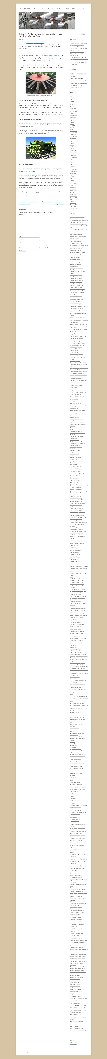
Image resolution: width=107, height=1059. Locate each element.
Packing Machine (74, 619)
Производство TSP (74, 926)
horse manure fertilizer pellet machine (78, 499)
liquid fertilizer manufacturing (76, 534)
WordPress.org (73, 1044)
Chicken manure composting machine (78, 310)
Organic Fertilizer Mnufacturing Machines (79, 606)
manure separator (74, 563)
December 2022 (73, 169)
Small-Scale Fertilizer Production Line (78, 721)
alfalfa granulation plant (75, 233)
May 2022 (72, 178)
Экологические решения (76, 1012)
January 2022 (73, 185)
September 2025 (73, 115)
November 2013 (73, 208)
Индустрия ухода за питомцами (77, 828)
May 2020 (72, 199)
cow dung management (75, 382)
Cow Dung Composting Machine (77, 376)
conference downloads (70, 8)
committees (36, 8)
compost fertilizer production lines (77, 343)
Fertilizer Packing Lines (75, 448)
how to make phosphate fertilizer (77, 512)
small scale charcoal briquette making (78, 715)
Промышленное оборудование (77, 942)
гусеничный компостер (75, 810)
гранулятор (72, 798)
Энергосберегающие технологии (77, 1024)
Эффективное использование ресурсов (79, 1030)
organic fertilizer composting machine (78, 596)
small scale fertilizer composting (77, 717)
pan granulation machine (75, 626)
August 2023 (73, 159)
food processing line (74, 468)
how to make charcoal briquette (77, 508)
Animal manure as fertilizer (76, 234)
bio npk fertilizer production (76, 257)
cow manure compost (75, 384)
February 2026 (73, 106)
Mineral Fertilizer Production (76, 571)
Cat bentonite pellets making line (77, 292)
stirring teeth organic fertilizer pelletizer (78, 729)
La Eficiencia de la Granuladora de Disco (78, 517)
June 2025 (72, 120)
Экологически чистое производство (78, 1007)
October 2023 (73, 155)
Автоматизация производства (77, 772)
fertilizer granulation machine (76, 436)
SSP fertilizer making (74, 728)
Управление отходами (75, 984)
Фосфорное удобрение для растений (78, 998)
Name (20, 231)
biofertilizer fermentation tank (76, 268)
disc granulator (73, 387)
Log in (71, 1038)
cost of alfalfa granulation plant (77, 373)
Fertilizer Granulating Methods (76, 434)
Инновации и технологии (76, 840)
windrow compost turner (75, 759)
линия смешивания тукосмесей (77, 868)
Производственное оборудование (78, 923)
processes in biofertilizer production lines (79, 666)
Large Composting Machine (35, 191)
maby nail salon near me (75, 78)
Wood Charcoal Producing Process (77, 764)
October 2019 (73, 203)
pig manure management (75, 642)
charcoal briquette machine (76, 296)
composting (46, 132)
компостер (72, 844)
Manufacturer (73, 547)
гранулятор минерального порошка (78, 805)
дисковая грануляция (75, 814)
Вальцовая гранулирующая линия (78, 787)
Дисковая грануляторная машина (78, 812)
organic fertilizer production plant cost (78, 615)
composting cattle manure (76, 355)
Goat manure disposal (75, 475)
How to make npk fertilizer (76, 510)
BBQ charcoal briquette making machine (79, 245)
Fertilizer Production (74, 454)
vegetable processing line (75, 749)
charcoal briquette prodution (76, 301)
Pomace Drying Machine (75, 649)
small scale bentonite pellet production (78, 714)
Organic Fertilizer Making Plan (76, 601)
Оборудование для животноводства (78, 889)
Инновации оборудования (76, 842)
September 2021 (73, 192)
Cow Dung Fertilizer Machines (76, 378)
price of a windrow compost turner (77, 663)
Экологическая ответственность (77, 1002)
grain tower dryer (74, 484)
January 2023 (73, 168)
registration (59, 8)
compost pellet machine (75, 348)
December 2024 (73, 131)
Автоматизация (73, 770)
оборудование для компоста (76, 891)
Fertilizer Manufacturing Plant (76, 441)
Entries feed (72, 1040)
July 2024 (72, 139)
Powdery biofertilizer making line (77, 657)
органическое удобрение (76, 907)
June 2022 (72, 176)
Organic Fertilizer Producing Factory (78, 608)
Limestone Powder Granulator (76, 529)
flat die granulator (74, 461)
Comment (21, 214)
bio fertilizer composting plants (77, 254)
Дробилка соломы (74, 821)
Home (20, 8)
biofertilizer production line (76, 282)
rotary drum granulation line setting (78, 684)
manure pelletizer (74, 559)
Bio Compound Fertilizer (75, 250)
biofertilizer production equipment (77, 280)
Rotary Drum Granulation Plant (77, 685)
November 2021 (73, 189)
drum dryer (72, 398)
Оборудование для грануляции (77, 887)
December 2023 (73, 152)
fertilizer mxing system (75, 445)
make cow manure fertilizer (76, 540)
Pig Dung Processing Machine (76, 636)
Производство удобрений (76, 937)
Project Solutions (74, 678)
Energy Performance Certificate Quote (78, 83)
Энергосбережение (74, 1026)
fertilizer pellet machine (75, 450)
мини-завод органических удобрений (78, 879)
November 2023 (73, 154)
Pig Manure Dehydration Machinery (78, 638)
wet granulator (73, 757)
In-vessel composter (74, 513)
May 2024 (72, 143)
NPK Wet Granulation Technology (77, 589)
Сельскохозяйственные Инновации (78, 954)
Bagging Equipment (74, 238)
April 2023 (72, 166)
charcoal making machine (75, 303)
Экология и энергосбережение (77, 1023)
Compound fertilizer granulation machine (79, 368)
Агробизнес (73, 775)
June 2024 (72, 141)
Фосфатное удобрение (75, 996)
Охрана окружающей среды (76, 908)
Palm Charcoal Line (74, 621)
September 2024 (73, 136)
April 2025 (72, 124)
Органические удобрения (76, 905)
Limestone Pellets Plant (75, 527)
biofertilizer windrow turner (76, 283)
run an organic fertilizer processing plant (79, 696)
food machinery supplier (75, 466)
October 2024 (73, 134)
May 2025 (72, 122)
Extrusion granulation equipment (77, 427)
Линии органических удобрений (77, 845)
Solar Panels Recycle (74, 722)
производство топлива (75, 935)
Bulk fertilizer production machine (77, 289)
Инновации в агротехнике (76, 833)
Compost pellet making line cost (77, 350)
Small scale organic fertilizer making (77, 719)
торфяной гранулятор (75, 979)
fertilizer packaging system (76, 447)
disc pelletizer (73, 389)
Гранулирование (74, 791)
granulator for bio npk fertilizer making (78, 491)
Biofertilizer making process (76, 275)
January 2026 (73, 108)
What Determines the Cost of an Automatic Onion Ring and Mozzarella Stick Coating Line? (78, 53)
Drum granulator (74, 401)
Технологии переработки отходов (78, 968)
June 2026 (72, 99)
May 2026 (72, 101)
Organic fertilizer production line (77, 612)
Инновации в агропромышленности (78, 831)
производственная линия (76, 919)
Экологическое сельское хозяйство (78, 1017)
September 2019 (73, 204)
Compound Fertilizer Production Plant (78, 371)
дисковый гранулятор (75, 817)
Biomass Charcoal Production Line (77, 285)
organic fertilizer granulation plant (77, 598)
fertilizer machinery (74, 440)
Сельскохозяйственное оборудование (79, 949)
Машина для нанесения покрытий (78, 872)
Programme (27, 8)
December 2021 (73, 187)
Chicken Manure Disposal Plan (76, 312)
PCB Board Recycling (74, 628)
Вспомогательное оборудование (77, 789)
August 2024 (73, 138)
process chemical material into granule (78, 664)
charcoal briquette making (76, 297)
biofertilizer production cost (76, 278)
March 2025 (72, 125)
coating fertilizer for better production (78, 324)
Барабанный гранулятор (75, 782)
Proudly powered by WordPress (25, 1052)
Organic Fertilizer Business (76, 594)
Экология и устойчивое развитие (77, 1021)
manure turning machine (55, 55)
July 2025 (72, 118)
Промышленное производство (77, 944)
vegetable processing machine (76, 750)
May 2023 (72, 164)
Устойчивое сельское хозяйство (77, 995)
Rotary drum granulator (75, 687)
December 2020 (73, 196)
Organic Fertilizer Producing (24, 192)
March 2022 (72, 182)
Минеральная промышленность (77, 873)
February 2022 (73, 183)
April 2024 (72, 145)
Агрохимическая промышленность (78, 779)
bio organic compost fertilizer (76, 259)
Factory (72, 429)
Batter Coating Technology (76, 241)
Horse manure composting (76, 498)
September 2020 (73, 197)
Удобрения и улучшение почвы (77, 980)
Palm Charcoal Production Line (77, 622)
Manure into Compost (75, 552)
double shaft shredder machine (77, 396)
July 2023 (72, 161)
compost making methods (76, 347)
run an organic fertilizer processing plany (79, 698)
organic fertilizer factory (29, 175)
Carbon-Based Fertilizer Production (77, 290)
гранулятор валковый (75, 800)
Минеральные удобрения (76, 877)
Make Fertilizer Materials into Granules (78, 542)
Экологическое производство (77, 1016)
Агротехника (73, 777)
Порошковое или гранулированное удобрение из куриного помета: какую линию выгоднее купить (79, 59)
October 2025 (73, 113)
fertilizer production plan (75, 457)
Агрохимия (72, 780)
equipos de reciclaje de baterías (77, 422)
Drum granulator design (75, 403)
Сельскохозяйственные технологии (78, 956)
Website (20, 242)
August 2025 (73, 117)
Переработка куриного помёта (77, 910)
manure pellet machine (75, 557)
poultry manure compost (75, 652)
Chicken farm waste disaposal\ (76, 308)
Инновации (72, 829)
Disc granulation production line (77, 385)
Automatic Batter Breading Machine (78, 236)
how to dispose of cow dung (76, 505)
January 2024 (73, 150)
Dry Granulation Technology (76, 406)
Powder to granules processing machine (78, 656)
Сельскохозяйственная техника (77, 947)
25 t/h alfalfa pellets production (77, 218)
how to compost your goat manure (77, 503)
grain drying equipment (75, 480)
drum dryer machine (74, 399)
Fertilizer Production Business (76, 455)
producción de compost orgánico (77, 668)
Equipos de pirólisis (74, 417)
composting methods (75, 361)
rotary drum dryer (74, 682)
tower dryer (72, 742)
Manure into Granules (75, 554)
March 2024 (72, 146)
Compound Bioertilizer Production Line (78, 362)
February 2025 (73, 127)
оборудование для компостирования (78, 893)
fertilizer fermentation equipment (77, 433)
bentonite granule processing (76, 247)
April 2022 (72, 180)
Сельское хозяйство (74, 945)
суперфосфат (73, 965)
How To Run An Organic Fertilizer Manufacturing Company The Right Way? (78, 74)
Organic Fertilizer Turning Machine (49, 191)
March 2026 (72, 104)
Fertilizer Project (73, 459)
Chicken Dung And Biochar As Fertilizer (78, 306)
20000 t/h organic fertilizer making (77, 217)
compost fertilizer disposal (76, 340)
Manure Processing (74, 561)
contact (82, 8)
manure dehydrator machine (76, 549)
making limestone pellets (75, 545)
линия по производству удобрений (78, 865)
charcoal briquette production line (77, 299)
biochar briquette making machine (77, 262)
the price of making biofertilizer (77, 736)
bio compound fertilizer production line (78, 252)
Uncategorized (73, 747)
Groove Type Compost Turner (76, 492)
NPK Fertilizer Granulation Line (76, 580)
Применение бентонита (75, 915)
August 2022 (73, 175)
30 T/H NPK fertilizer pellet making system (79, 220)
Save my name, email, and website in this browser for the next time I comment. (40, 248)
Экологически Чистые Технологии (78, 1009)
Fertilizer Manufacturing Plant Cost (77, 443)
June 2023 (72, 162)
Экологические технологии (76, 1014)
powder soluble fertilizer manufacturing (78, 654)
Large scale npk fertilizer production (78, 520)
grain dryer (72, 477)
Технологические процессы (76, 975)
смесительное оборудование (76, 959)
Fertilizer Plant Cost (74, 452)
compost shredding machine (76, 354)
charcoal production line (75, 304)
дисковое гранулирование (76, 815)
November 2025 (73, 111)
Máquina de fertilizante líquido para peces (79, 566)
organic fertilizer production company (78, 610)
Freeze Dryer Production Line (76, 470)
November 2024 (73, 132)
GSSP (71, 494)
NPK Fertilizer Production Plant (77, 584)
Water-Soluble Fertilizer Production (77, 756)
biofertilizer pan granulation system (78, 276)
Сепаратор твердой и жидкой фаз (77, 958)
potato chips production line (76, 650)
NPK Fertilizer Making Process (76, 582)
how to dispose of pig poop (76, 506)
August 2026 (73, 96)
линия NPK (72, 847)
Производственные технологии (77, 924)
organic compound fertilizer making (78, 592)
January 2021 (73, 194)
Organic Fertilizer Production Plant (77, 614)
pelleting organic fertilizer (75, 629)
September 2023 (73, 157)
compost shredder (74, 352)
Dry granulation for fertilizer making (78, 405)
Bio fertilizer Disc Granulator (76, 255)
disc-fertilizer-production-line (76, 391)
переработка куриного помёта (77, 912)
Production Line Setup (75, 677)
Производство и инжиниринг (76, 928)
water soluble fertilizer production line (78, 754)
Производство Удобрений (76, 938)
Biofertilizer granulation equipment (77, 269)
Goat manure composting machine (77, 473)
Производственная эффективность (78, 921)
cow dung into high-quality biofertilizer (78, 380)
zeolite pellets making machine (76, 768)
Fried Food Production (75, 471)
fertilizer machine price (75, 438)
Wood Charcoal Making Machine (77, 763)
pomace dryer (73, 647)
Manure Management (75, 556)
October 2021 (73, 190)
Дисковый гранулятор (75, 819)
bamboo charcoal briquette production (78, 240)
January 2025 (73, 129)
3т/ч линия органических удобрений (78, 224)
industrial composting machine (77, 515)
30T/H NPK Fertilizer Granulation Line (78, 222)
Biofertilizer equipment (75, 266)
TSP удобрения (73, 745)
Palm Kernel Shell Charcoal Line (77, 624)
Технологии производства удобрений (78, 970)
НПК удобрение (73, 880)
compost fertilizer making (75, 341)
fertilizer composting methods (76, 431)
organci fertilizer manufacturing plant (78, 591)
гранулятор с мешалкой (75, 807)
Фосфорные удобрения (75, 1000)
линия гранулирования (75, 849)
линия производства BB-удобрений (78, 866)
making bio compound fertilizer (77, 543)
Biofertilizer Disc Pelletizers (76, 264)
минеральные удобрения (76, 875)
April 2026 (72, 103)
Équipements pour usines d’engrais (77, 410)
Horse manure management (76, 501)
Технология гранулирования (76, 977)
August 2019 (73, 206)
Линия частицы (73, 870)
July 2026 (72, 97)
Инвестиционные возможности (77, 822)
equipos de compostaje (75, 412)
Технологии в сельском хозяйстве (78, 966)
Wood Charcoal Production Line (77, 766)
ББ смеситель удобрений (76, 784)
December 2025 (73, 110)
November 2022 (73, 171)
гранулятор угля (74, 808)
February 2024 (73, 148)
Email (20, 236)
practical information (47, 8)
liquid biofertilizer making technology (78, 531)
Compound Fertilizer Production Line (78, 369)
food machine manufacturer (76, 463)
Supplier (72, 731)
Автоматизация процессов (76, 773)
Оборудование (73, 882)
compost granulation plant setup (77, 345)
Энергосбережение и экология (77, 1028)
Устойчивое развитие (75, 986)
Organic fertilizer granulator (76, 599)
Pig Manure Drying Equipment (76, 640)
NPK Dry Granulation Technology (77, 578)
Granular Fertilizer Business (76, 489)
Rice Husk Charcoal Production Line (78, 680)
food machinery (73, 464)
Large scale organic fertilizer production (78, 522)
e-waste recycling (74, 408)
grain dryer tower (74, 478)
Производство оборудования (76, 933)
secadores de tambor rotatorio (77, 703)
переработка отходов (75, 914)
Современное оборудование (76, 963)
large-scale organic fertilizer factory (35, 43)
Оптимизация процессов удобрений (78, 903)
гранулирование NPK (75, 793)
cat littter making (74, 294)
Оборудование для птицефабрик (77, 901)
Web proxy (72, 73)
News (71, 577)
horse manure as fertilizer (75, 496)
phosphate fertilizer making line (77, 631)
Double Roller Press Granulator (77, 394)
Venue (71, 752)
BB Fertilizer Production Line (76, 243)
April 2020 (72, 201)
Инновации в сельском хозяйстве (77, 838)
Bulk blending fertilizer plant (76, 287)
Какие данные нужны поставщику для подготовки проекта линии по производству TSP (78, 45)
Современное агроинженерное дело (78, 961)
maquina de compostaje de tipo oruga (78, 564)
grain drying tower (74, 482)
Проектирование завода (75, 917)
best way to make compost (76, 248)
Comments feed (73, 1042)
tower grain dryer (74, 743)
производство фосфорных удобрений (78, 940)
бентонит (72, 786)
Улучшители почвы (74, 982)
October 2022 (73, 173)
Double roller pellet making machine (78, 392)
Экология (72, 1019)
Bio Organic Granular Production (77, 261)
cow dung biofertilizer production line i (78, 375)
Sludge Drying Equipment (75, 712)
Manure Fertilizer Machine (76, 550)
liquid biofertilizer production (76, 533)
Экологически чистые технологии (78, 1010)
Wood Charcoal (73, 761)
